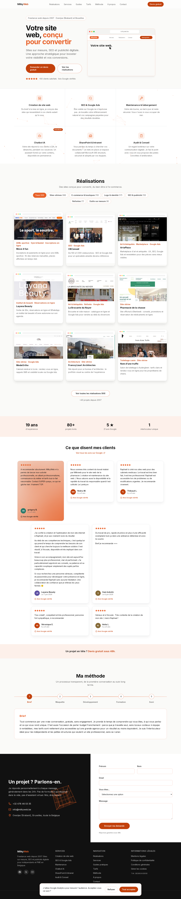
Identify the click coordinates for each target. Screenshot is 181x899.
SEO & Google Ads (63, 860)
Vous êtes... (104, 789)
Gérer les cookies (139, 869)
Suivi (151, 702)
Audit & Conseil (61, 877)
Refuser (111, 889)
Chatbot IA (59, 869)
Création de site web (64, 856)
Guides (79, 4)
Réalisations (54, 4)
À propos (111, 4)
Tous (39, 195)
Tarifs (88, 4)
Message (103, 801)
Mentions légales (138, 856)
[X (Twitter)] (26, 872)
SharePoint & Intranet (64, 873)
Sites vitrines (58, 195)
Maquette (60, 702)
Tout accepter (128, 889)
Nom (139, 766)
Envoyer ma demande (114, 826)
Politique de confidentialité (142, 860)
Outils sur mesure (99, 201)
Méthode (99, 4)
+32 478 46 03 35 (22, 803)
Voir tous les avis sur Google (89, 453)
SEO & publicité (137, 195)
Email (101, 778)
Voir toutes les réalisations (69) (90, 393)
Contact (123, 4)
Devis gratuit (156, 4)
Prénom (102, 766)
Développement (90, 702)
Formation (121, 702)
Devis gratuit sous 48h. (101, 651)
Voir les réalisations (67, 68)
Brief (29, 702)
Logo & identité (113, 195)
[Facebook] (19, 872)
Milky (22, 4)
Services (68, 4)
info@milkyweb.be (22, 809)
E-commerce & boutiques (85, 195)
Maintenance (61, 864)
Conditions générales (140, 864)
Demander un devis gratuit (39, 68)
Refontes (78, 201)
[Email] (32, 872)
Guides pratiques (100, 864)
